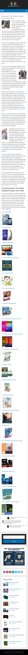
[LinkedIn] (13, 572)
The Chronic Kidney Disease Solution (13, 334)
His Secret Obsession (8, 288)
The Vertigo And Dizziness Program (12, 440)
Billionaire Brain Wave (9, 471)
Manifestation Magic (8, 242)
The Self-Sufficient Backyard (10, 257)
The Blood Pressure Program (11, 501)
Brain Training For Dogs (9, 379)
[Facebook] (4, 572)
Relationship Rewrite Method (11, 410)
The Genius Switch (14, 608)
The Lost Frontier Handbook (16, 635)
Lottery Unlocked (13, 595)
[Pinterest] (7, 572)
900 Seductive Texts (14, 628)
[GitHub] (21, 572)
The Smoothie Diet (8, 273)
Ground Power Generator (15, 622)
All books (4, 154)
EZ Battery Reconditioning (10, 349)
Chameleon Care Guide (15, 641)
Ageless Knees (7, 364)
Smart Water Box (13, 582)
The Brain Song (7, 227)
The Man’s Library (13, 602)
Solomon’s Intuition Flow (15, 589)
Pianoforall (6, 425)
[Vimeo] (19, 572)
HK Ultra (11, 615)
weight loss (22, 109)
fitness (22, 91)
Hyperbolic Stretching (9, 456)
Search (14, 541)
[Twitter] (16, 572)
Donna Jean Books (9, 651)
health (16, 91)
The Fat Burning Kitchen (9, 486)
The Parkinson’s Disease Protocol (12, 318)
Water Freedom (7, 212)
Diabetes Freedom (8, 395)
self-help (11, 115)
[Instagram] (10, 572)
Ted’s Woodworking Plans (9, 303)
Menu (2, 10)
